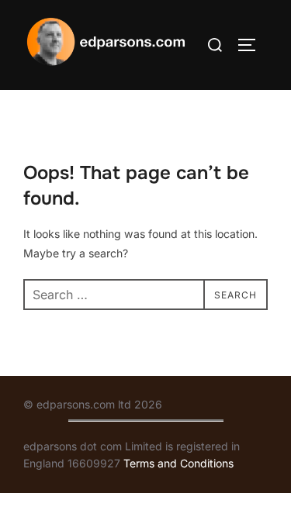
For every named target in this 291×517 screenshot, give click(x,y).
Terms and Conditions (178, 463)
